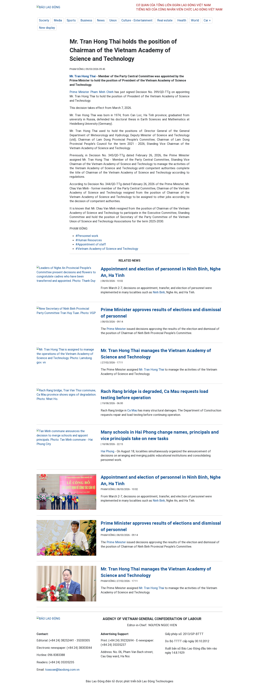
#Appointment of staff (91, 244)
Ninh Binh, (159, 292)
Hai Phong (107, 451)
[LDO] (66, 274)
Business (86, 20)
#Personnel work (87, 236)
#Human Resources (89, 240)
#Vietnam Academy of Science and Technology (107, 248)
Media (58, 20)
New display (47, 27)
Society (44, 20)
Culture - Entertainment (136, 20)
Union (113, 20)
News (101, 20)
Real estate (165, 20)
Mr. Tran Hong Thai (83, 76)
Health (181, 20)
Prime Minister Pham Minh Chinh (91, 92)
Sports (71, 20)
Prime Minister (116, 329)
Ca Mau (132, 410)
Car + (207, 20)
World (195, 20)
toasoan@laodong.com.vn (62, 669)
